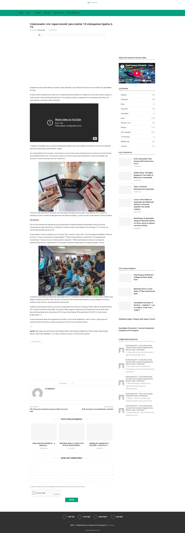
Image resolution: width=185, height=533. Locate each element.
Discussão (138, 109)
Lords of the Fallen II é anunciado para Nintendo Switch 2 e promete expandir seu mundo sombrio (144, 204)
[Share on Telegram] (83, 383)
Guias (138, 118)
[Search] (166, 13)
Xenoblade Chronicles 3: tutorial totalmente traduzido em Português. (136, 329)
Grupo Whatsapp (73, 13)
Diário (138, 104)
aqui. (41, 315)
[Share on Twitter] (78, 383)
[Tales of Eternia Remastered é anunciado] (125, 190)
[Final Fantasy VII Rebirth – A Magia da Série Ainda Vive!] (44, 432)
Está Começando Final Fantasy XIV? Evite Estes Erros (144, 161)
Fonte (31, 326)
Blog (28, 13)
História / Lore (138, 123)
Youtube (38, 13)
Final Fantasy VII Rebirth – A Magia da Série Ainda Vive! (144, 277)
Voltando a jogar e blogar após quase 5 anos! (137, 319)
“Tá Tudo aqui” (59, 13)
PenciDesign (111, 525)
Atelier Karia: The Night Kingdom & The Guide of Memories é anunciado (143, 175)
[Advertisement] (71, 362)
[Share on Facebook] (76, 383)
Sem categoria (35, 341)
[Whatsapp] (94, 6)
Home (21, 13)
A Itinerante (41, 30)
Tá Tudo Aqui (138, 137)
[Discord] (98, 6)
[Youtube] (91, 6)
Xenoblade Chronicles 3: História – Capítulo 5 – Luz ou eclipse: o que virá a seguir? (144, 306)
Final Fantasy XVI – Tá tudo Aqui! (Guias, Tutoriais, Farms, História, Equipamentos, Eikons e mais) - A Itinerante (139, 348)
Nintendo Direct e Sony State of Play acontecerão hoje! (144, 291)
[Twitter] (87, 6)
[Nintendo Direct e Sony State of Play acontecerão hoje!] (71, 432)
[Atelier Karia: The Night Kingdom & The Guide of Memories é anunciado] (125, 176)
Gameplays (138, 113)
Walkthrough (138, 141)
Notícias (138, 127)
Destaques (138, 99)
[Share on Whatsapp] (80, 383)
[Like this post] (73, 383)
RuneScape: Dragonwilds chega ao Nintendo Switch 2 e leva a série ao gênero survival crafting (144, 222)
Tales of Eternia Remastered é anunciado (144, 188)
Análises (47, 13)
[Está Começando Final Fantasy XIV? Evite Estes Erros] (125, 162)
